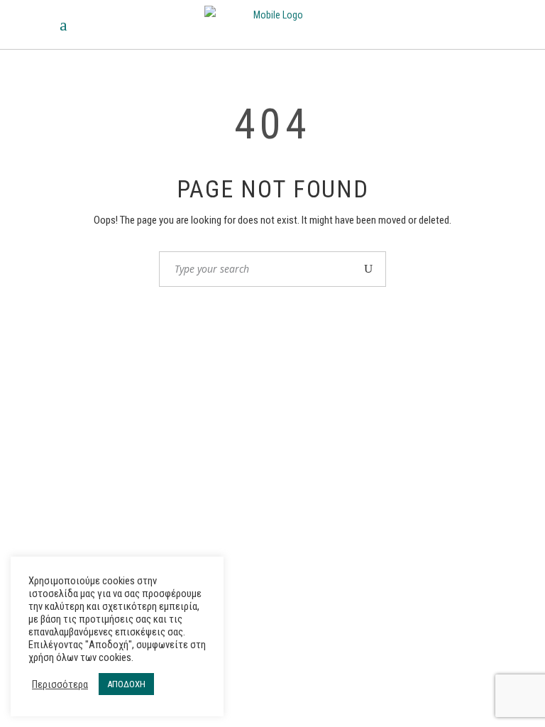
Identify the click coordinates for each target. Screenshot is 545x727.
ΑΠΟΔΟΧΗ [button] (126, 684)
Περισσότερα (60, 684)
